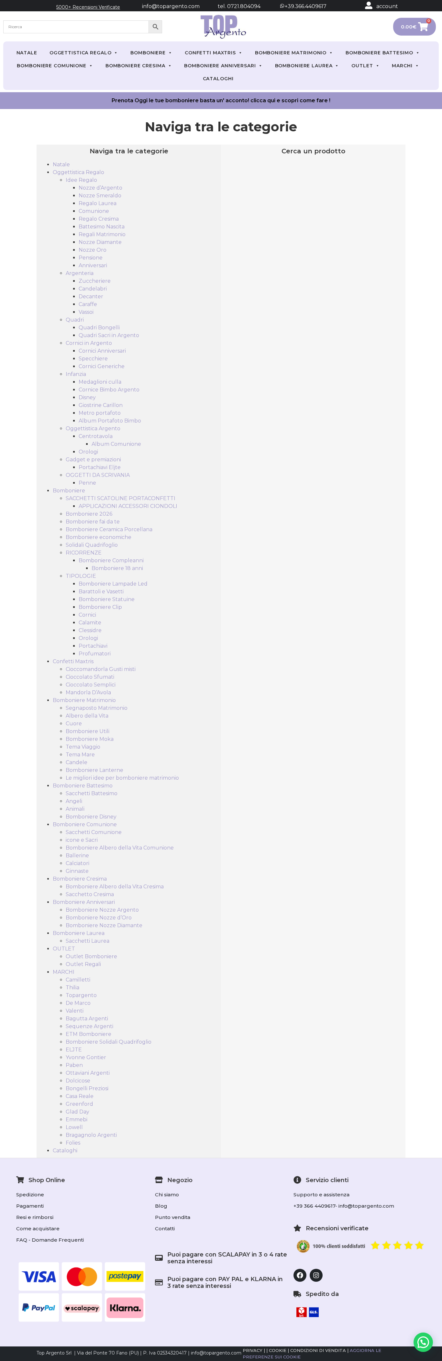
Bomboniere (148, 53)
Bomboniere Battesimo (379, 53)
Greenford (79, 1104)
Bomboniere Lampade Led (113, 584)
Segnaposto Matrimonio (96, 708)
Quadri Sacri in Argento (109, 335)
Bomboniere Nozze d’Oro (99, 918)
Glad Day (77, 1112)
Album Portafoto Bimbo (110, 421)
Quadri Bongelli (99, 327)
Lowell (74, 1127)
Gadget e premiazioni (93, 459)
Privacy (252, 1350)
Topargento (81, 995)
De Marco (78, 1003)
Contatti (165, 1228)
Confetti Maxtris (210, 53)
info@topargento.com (171, 6)
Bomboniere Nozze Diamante (104, 925)
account (387, 6)
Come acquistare (38, 1228)
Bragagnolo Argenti (91, 1135)
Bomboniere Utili (87, 731)
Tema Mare (80, 755)
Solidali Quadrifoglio (92, 545)
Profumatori (95, 654)
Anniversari (93, 265)
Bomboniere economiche (98, 537)
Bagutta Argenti (87, 1018)
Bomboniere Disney (91, 817)
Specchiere (93, 359)
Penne (87, 483)
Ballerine (77, 855)
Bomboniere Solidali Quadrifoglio (108, 1042)
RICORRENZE (84, 553)
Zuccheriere (95, 281)
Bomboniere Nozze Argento (102, 910)
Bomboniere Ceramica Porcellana (109, 529)
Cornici (87, 615)
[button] (423, 1342)
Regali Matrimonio (102, 234)
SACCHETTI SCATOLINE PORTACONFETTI (120, 498)
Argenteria (80, 273)
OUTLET (362, 66)
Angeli (74, 801)
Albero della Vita (87, 716)
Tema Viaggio (83, 747)
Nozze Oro (92, 250)
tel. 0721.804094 (233, 6)
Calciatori (77, 863)
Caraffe (88, 304)
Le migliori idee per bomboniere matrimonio (122, 778)
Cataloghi (218, 79)
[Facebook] (299, 1275)
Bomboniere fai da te (93, 522)
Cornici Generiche (102, 366)
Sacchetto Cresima (90, 894)
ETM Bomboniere (88, 1034)
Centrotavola (96, 436)
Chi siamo (167, 1194)
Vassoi (86, 312)
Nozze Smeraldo (100, 195)
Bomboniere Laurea (304, 66)
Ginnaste (77, 871)
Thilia (72, 987)
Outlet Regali (83, 964)
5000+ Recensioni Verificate (88, 7)
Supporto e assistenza (321, 1194)
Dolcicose (78, 1081)
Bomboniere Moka (90, 739)
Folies (73, 1143)
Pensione (91, 258)
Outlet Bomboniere (91, 956)
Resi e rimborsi (34, 1217)
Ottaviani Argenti (88, 1073)
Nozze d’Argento (100, 188)
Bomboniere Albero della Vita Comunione (120, 848)
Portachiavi (93, 646)
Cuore (74, 723)
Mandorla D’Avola (88, 692)
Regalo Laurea (97, 203)
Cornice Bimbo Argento (109, 390)
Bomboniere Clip (100, 607)
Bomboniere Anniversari (220, 66)
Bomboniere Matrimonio (290, 53)
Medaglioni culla (100, 382)
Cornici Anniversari (102, 351)
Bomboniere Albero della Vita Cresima (115, 887)
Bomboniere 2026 (89, 514)
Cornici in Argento (89, 343)
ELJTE (74, 1050)
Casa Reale (80, 1096)
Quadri (75, 320)
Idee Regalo (81, 180)
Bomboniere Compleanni (111, 560)
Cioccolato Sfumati (90, 677)
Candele (76, 762)
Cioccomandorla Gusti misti (101, 669)
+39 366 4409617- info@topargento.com (343, 1206)
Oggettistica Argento (93, 428)
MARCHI (402, 66)
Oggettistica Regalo (81, 53)
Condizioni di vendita (318, 1350)
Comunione (94, 211)
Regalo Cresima (99, 219)
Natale (27, 53)
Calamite (90, 623)
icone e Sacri (82, 840)
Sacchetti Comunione (94, 832)
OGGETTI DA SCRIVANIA (98, 475)
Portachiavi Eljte (100, 467)
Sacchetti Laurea (87, 941)
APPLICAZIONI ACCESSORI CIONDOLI (128, 506)
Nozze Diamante (100, 242)
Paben (74, 1065)
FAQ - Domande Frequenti (50, 1240)
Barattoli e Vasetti (101, 591)
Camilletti (78, 980)
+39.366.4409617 (304, 6)
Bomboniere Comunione (51, 66)
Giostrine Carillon (101, 405)
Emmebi (76, 1119)
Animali (75, 809)
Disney (87, 397)
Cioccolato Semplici (91, 685)
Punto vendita (172, 1217)
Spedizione (30, 1194)
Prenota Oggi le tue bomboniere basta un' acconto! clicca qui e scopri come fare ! (221, 100)
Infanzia (76, 374)
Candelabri (93, 289)
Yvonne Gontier (86, 1057)
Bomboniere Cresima (135, 66)
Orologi (88, 452)
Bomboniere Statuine (107, 599)
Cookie (277, 1350)
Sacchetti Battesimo (91, 793)
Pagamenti (30, 1206)
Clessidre (90, 630)
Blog (161, 1206)
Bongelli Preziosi (87, 1088)
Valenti (74, 1011)
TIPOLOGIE (81, 576)
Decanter (91, 296)
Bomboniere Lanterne (94, 770)
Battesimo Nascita (102, 227)
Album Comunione (116, 444)
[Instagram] (316, 1275)
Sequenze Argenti (89, 1026)
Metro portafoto (100, 413)
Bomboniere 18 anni (117, 568)
